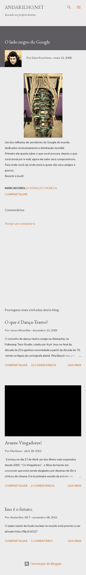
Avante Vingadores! (23, 443)
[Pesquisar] (69, 7)
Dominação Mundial (42, 188)
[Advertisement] (43, 267)
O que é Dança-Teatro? (26, 322)
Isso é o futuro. (19, 509)
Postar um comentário (20, 223)
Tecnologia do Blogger (45, 564)
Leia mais (74, 365)
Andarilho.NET (24, 7)
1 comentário (42, 540)
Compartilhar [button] (16, 194)
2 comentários (42, 485)
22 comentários (43, 365)
